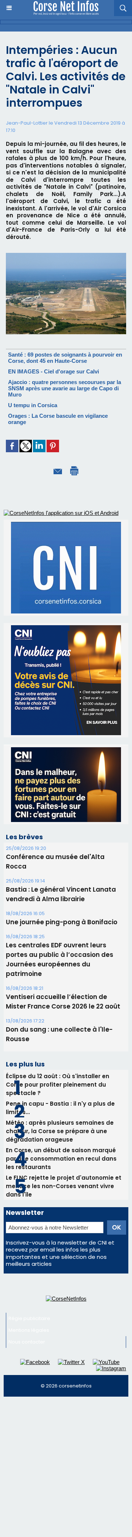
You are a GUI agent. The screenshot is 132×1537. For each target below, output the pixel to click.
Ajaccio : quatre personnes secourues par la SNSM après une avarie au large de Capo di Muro (64, 388)
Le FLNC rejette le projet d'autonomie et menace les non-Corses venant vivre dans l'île (63, 1117)
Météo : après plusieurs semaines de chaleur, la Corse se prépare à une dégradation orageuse (60, 1062)
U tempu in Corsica (32, 405)
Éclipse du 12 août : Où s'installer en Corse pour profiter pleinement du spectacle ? (57, 1016)
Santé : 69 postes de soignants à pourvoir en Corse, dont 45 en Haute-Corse (65, 357)
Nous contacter (26, 1273)
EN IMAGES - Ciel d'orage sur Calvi (53, 371)
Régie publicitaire (29, 1249)
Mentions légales (28, 1261)
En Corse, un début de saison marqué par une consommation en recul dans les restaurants (61, 1090)
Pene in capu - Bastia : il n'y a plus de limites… (60, 1039)
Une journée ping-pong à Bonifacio (61, 853)
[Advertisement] (66, 1401)
